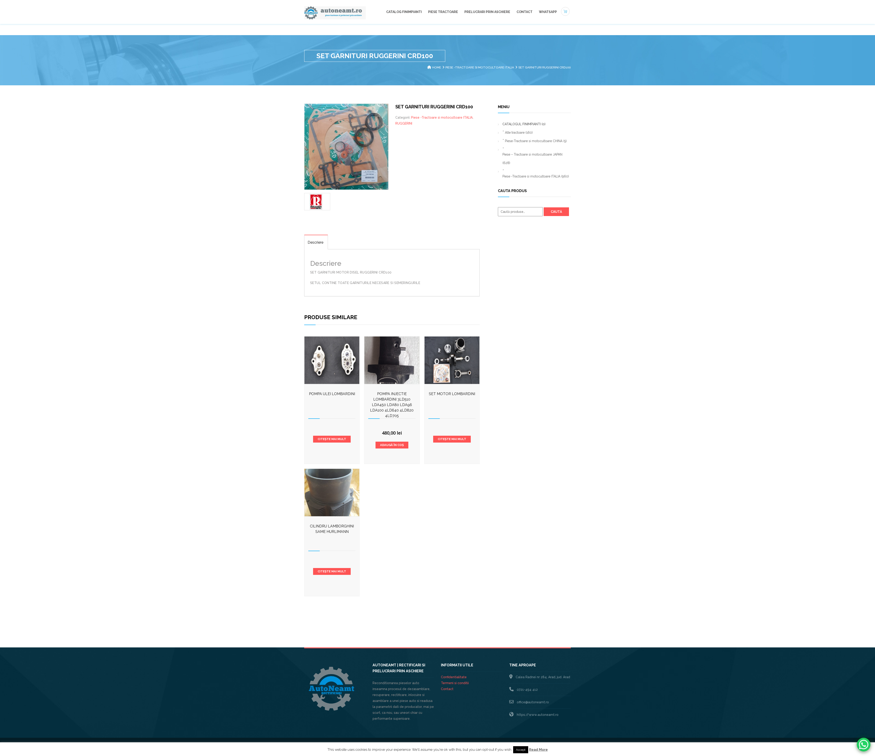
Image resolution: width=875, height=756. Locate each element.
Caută (556, 212)
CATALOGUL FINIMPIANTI (524, 124)
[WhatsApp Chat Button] (863, 744)
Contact (525, 12)
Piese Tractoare (443, 12)
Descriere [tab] (315, 242)
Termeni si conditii (455, 683)
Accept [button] (520, 749)
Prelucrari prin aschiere (487, 12)
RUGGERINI (403, 123)
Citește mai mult (332, 439)
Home (436, 67)
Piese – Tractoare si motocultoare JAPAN (532, 159)
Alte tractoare (519, 132)
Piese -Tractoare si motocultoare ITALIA (479, 67)
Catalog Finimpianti (404, 12)
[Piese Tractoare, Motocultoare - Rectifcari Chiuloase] (335, 12)
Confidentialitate (454, 677)
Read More (538, 750)
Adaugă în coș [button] (392, 445)
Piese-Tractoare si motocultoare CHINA (536, 141)
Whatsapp (548, 12)
